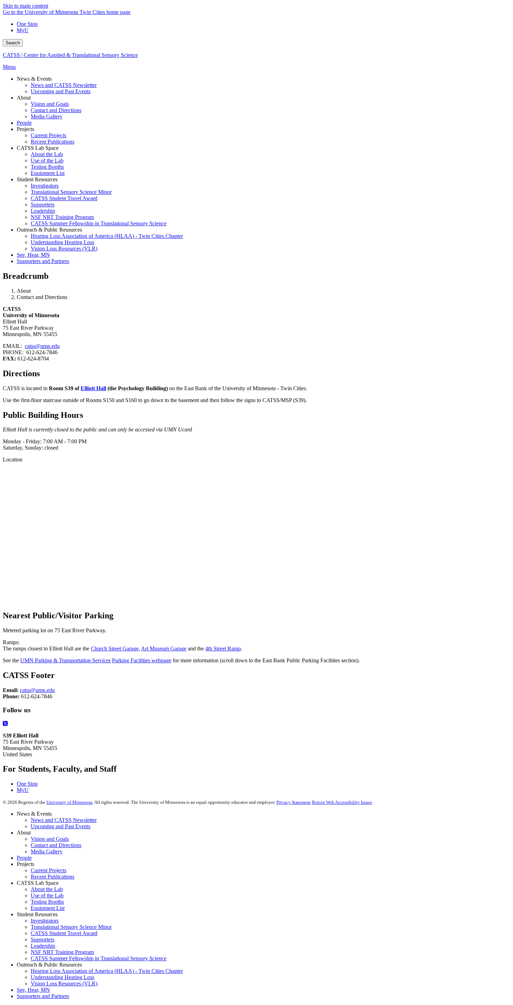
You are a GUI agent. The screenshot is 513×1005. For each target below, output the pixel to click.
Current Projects (48, 870)
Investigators (45, 921)
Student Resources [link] (37, 179)
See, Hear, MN (33, 990)
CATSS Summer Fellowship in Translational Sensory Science (98, 958)
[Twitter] (256, 724)
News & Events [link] (34, 79)
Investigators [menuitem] (45, 186)
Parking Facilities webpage (141, 660)
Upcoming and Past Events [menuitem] (60, 91)
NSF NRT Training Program (62, 952)
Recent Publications (52, 877)
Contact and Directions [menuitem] (56, 110)
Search (13, 42)
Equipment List (48, 908)
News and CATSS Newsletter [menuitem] (64, 85)
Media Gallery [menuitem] (46, 116)
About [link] (24, 98)
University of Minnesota (69, 802)
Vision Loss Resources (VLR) (64, 983)
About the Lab (47, 889)
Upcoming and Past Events (60, 826)
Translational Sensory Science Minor (71, 927)
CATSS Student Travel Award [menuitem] (64, 198)
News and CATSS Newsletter (64, 820)
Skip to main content (25, 6)
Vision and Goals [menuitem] (50, 104)
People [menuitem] (24, 123)
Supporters (42, 939)
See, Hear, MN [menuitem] (33, 255)
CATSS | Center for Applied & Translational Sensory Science (70, 55)
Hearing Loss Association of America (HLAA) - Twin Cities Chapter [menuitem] (107, 236)
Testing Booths (47, 902)
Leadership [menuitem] (43, 211)
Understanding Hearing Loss (62, 977)
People (24, 858)
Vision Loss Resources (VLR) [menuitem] (64, 249)
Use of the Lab (47, 895)
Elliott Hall (93, 388)
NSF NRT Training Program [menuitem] (62, 217)
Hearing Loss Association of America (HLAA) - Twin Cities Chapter (107, 971)
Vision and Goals (50, 839)
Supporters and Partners (43, 996)
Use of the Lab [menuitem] (47, 160)
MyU (23, 30)
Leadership (43, 946)
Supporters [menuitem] (42, 204)
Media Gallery (46, 851)
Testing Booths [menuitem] (47, 167)
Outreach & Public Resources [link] (49, 230)
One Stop (27, 24)
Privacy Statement (293, 802)
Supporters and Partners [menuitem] (43, 261)
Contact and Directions (56, 845)
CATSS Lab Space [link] (38, 148)
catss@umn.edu (42, 346)
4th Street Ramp (223, 648)
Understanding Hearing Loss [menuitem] (62, 242)
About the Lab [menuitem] (47, 154)
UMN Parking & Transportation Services (65, 660)
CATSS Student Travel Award (64, 933)
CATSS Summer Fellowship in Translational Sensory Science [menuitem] (98, 223)
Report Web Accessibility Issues (342, 802)
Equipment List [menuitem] (48, 173)
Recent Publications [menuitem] (52, 142)
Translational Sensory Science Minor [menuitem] (71, 192)
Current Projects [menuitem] (48, 135)
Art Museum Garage (163, 648)
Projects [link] (25, 129)
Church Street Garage (115, 648)
